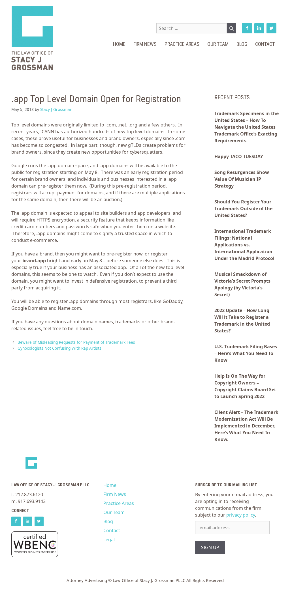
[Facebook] (247, 28)
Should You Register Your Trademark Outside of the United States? (243, 208)
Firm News (145, 44)
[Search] (231, 28)
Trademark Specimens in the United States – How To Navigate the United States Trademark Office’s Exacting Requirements (246, 127)
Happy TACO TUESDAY (238, 156)
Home (119, 44)
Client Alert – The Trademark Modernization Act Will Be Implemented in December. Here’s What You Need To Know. (246, 425)
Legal (109, 539)
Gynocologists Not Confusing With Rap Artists (59, 348)
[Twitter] (271, 28)
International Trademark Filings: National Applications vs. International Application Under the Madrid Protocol (244, 244)
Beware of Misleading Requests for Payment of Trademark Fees (76, 342)
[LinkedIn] (259, 28)
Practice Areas (182, 44)
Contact (265, 44)
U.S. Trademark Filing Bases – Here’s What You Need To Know (245, 353)
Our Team (218, 44)
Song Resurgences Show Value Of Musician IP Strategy (241, 179)
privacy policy (240, 515)
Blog (241, 44)
